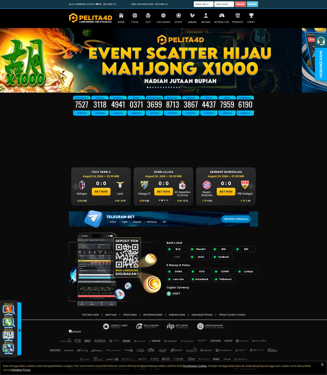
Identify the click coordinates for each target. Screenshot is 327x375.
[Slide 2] (150, 87)
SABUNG (192, 22)
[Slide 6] (161, 87)
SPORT (179, 22)
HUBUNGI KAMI (177, 315)
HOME (121, 22)
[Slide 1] (147, 87)
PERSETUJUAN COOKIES (232, 315)
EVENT (251, 22)
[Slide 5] (158, 87)
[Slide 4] (155, 87)
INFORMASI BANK (152, 315)
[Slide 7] (163, 87)
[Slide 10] (171, 87)
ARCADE (205, 22)
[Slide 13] (179, 87)
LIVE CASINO (163, 22)
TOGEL (135, 22)
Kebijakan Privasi (20, 369)
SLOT (148, 22)
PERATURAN (130, 315)
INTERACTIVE (221, 22)
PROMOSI (237, 22)
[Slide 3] (153, 87)
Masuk (240, 4)
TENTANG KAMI (90, 315)
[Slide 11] (174, 87)
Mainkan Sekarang (236, 219)
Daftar (252, 4)
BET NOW (101, 191)
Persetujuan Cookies (195, 365)
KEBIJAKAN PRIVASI (202, 315)
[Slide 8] (166, 87)
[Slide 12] (177, 87)
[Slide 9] (169, 87)
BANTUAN (111, 315)
